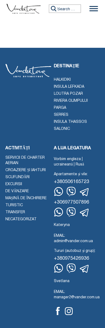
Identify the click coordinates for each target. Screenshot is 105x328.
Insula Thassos (70, 122)
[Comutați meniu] (93, 8)
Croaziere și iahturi (25, 170)
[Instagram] (69, 311)
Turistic (14, 205)
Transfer (15, 212)
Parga (60, 108)
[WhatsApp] (58, 191)
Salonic (62, 129)
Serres (61, 115)
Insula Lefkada (69, 87)
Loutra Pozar (68, 94)
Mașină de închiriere (26, 198)
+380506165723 (71, 182)
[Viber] (71, 191)
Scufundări (17, 177)
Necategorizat (21, 219)
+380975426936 (71, 258)
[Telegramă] (84, 192)
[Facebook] (58, 311)
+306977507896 (71, 202)
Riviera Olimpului (71, 101)
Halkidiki (62, 80)
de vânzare (17, 191)
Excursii (13, 184)
